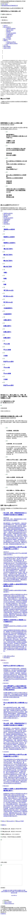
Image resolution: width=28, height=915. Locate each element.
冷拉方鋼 (23, 890)
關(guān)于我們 (7, 39)
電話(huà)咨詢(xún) (9, 903)
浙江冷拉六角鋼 (10, 891)
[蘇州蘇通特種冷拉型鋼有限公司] (9, 5)
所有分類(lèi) (6, 223)
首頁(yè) (5, 25)
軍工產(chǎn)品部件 (11, 33)
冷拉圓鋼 (19, 890)
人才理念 (5, 45)
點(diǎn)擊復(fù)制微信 (5, 22)
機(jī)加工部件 (9, 30)
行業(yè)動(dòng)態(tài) (12, 43)
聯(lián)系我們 (6, 46)
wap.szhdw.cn (14, 895)
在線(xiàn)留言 (7, 48)
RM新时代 (3, 913)
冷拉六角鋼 (9, 890)
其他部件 (8, 37)
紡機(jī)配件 (9, 36)
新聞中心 (5, 40)
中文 (3, 4)
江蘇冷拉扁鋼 (4, 891)
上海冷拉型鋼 (18, 891)
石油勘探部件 (9, 34)
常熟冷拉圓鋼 (24, 891)
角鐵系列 (8, 31)
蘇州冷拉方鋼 (14, 892)
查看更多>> (3, 660)
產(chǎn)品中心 (7, 27)
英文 (6, 4)
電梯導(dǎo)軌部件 (11, 28)
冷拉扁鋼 (5, 890)
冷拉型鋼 (14, 890)
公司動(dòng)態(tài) (11, 42)
